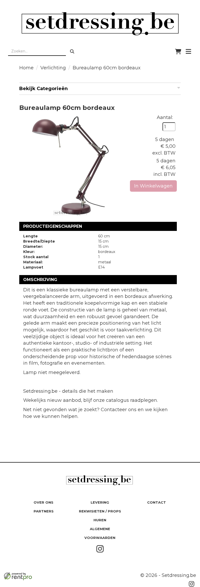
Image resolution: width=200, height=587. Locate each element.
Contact (156, 502)
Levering (100, 502)
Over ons (43, 502)
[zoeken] (72, 51)
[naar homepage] (100, 23)
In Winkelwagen (153, 186)
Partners (44, 511)
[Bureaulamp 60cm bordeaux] (70, 165)
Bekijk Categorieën (43, 88)
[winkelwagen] (178, 51)
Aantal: (165, 117)
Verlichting (53, 68)
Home (26, 68)
